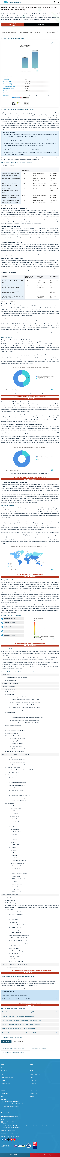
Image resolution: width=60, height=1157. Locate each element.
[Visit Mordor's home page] (6, 2)
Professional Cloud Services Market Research (13, 1052)
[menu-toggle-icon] (2, 2)
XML (2, 1096)
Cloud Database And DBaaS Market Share (41, 1045)
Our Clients (4, 1071)
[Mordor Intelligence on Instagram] (14, 1139)
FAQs (31, 1077)
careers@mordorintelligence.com (9, 1133)
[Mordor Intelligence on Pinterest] (11, 1139)
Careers (3, 1090)
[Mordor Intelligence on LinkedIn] (2, 1139)
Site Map (32, 1096)
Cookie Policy (33, 1093)
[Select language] (54, 2)
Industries (3, 1087)
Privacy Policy (4, 1093)
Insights (3, 1080)
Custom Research (5, 1083)
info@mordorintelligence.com (10, 1116)
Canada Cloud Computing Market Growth (12, 1045)
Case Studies (33, 1080)
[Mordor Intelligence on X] (8, 1139)
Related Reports (6, 1041)
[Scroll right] (58, 32)
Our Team (32, 1067)
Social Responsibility (35, 1074)
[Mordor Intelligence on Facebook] (5, 1139)
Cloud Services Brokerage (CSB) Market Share (13, 1048)
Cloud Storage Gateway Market (38, 1048)
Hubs (31, 1087)
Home (2, 1064)
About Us (3, 1067)
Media (2, 1074)
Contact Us (33, 1083)
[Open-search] (58, 2)
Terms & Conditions (35, 1090)
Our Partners (33, 1071)
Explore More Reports (18, 1041)
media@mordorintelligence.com (12, 1122)
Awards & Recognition (7, 1077)
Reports (32, 1064)
